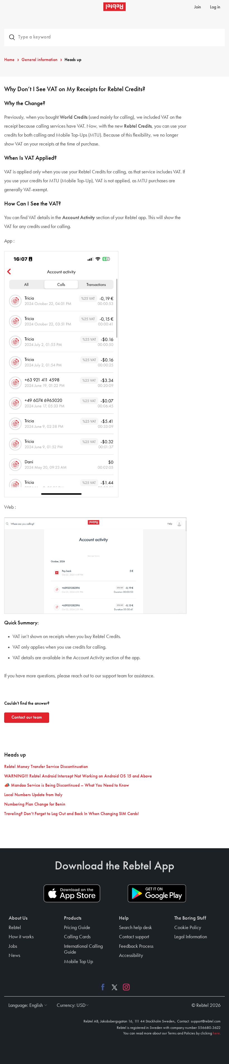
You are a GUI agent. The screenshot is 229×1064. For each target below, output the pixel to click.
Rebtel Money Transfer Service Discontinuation (46, 767)
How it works (21, 936)
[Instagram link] (125, 987)
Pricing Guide (77, 927)
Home (9, 60)
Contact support (134, 936)
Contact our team (26, 717)
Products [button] (72, 918)
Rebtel (15, 927)
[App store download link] (72, 893)
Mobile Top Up (78, 961)
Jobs (13, 946)
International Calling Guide (83, 949)
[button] (26, 1005)
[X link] (114, 987)
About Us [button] (18, 918)
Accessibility (131, 955)
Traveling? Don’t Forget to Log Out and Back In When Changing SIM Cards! (71, 814)
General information (40, 60)
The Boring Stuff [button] (190, 918)
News (14, 955)
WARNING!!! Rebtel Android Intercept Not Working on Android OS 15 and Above (78, 776)
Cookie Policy (187, 927)
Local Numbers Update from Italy (33, 795)
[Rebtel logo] (114, 6)
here (216, 1033)
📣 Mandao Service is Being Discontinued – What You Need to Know (66, 785)
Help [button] (124, 918)
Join (197, 7)
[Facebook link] (104, 987)
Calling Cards (77, 936)
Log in (215, 7)
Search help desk (135, 927)
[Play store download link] (157, 893)
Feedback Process (136, 946)
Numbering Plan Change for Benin (34, 804)
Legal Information (190, 936)
